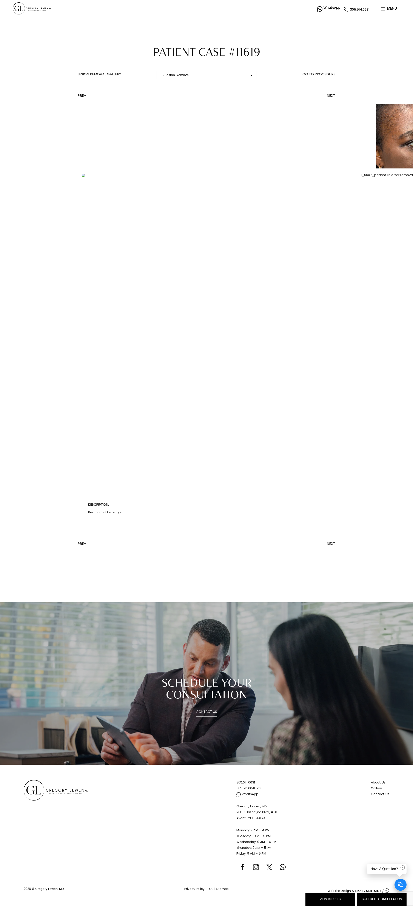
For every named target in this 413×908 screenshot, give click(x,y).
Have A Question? (384, 869)
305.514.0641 (248, 788)
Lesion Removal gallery (99, 74)
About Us (378, 782)
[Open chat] (401, 885)
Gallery (376, 788)
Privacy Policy (194, 889)
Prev (82, 96)
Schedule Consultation (382, 899)
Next (331, 96)
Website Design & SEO (344, 891)
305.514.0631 (360, 9)
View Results (330, 899)
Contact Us (206, 712)
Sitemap (222, 889)
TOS (210, 889)
